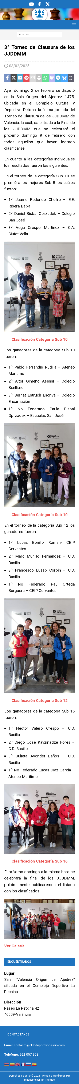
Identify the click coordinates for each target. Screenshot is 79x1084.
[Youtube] (31, 4)
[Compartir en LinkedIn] (20, 78)
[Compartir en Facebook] (7, 78)
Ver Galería (14, 945)
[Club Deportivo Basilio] (39, 17)
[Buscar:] (39, 34)
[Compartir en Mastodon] (52, 78)
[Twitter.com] (47, 4)
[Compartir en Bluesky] (64, 78)
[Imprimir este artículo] (39, 78)
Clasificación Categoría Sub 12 (40, 700)
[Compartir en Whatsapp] (45, 78)
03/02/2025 (19, 66)
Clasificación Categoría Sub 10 (40, 339)
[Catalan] (12, 1064)
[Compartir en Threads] (71, 78)
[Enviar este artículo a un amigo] (32, 78)
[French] (23, 1064)
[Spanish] (34, 1064)
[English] (18, 1064)
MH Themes (48, 1079)
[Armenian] (7, 1064)
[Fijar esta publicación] (26, 78)
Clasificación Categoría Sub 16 (40, 861)
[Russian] (29, 1064)
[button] (73, 24)
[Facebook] (39, 4)
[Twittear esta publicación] (14, 78)
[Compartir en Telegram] (58, 78)
